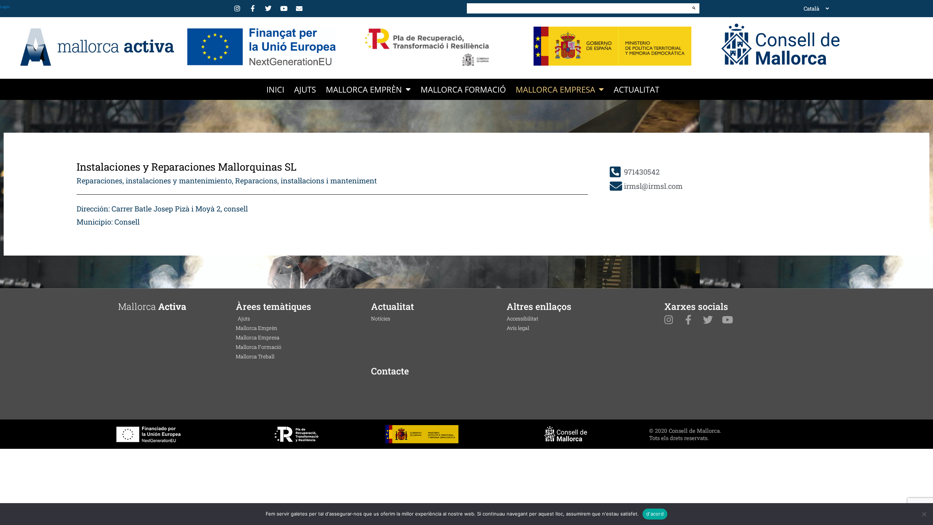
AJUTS (305, 89)
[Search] (693, 7)
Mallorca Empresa (555, 89)
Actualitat (636, 89)
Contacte (390, 371)
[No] (924, 514)
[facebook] (254, 8)
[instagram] (238, 8)
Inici (275, 89)
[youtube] (285, 8)
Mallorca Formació (463, 89)
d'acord (655, 514)
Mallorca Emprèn (364, 89)
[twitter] (269, 8)
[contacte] (300, 8)
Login (5, 6)
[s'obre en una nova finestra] (260, 47)
